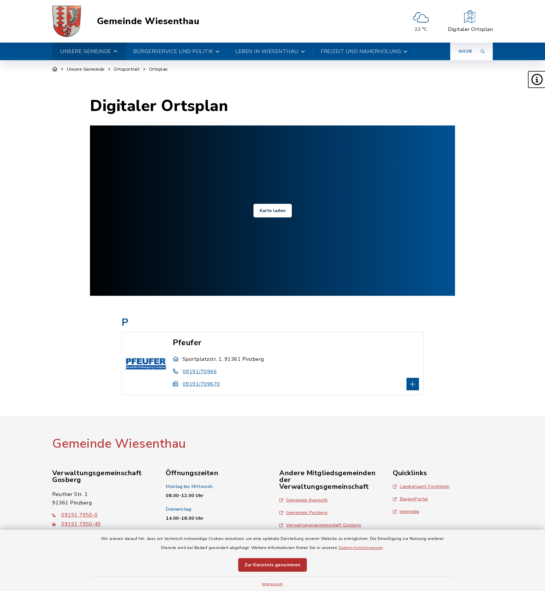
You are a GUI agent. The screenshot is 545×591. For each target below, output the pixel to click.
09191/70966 (200, 371)
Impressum (272, 584)
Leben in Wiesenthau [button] (267, 51)
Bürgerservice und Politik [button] (173, 51)
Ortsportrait (127, 69)
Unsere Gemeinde (86, 69)
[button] (536, 79)
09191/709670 (201, 384)
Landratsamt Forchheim (425, 486)
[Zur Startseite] (55, 69)
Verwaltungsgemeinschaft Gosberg (323, 525)
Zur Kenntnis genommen (272, 565)
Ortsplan (158, 69)
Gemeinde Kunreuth (307, 500)
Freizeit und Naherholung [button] (361, 51)
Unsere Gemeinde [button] (85, 51)
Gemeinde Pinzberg (307, 513)
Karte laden (273, 211)
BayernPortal (414, 499)
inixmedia (409, 511)
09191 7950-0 (79, 515)
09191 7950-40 (81, 524)
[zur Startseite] (66, 21)
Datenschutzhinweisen (361, 547)
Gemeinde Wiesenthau (148, 21)
